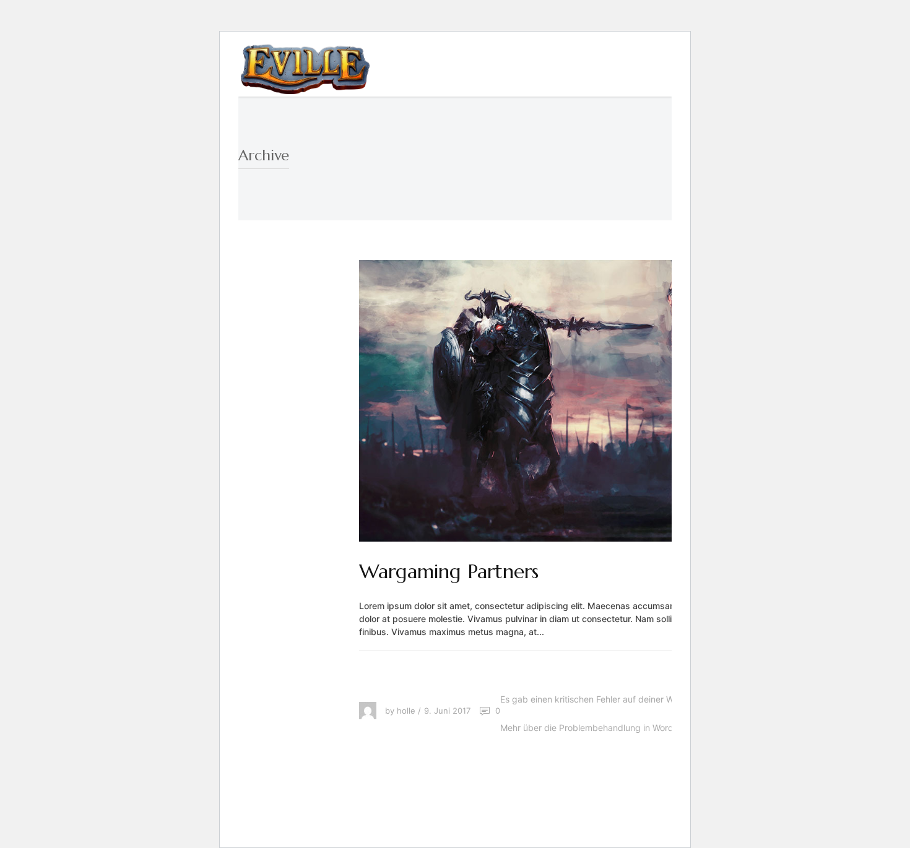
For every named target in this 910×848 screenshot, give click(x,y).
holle (406, 711)
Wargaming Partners (449, 571)
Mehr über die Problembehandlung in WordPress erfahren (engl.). (631, 727)
